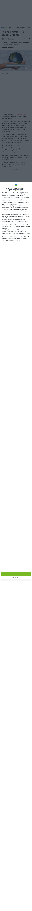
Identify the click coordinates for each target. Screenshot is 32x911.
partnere (10, 192)
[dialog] (16, 546)
